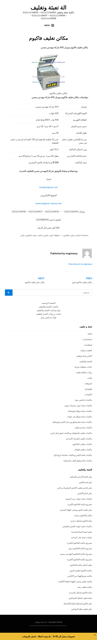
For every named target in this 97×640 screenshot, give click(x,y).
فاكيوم (45, 235)
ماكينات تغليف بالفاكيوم (71, 235)
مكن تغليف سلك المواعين (81, 609)
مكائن (22, 235)
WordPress (63, 626)
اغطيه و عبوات (86, 350)
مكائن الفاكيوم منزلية (83, 515)
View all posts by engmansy (80, 264)
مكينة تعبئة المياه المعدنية (81, 532)
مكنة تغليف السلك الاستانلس (80, 598)
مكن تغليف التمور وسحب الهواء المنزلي (76, 510)
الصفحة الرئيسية (48, 303)
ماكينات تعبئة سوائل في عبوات (79, 416)
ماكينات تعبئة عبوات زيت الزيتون (78, 498)
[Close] (95, 635)
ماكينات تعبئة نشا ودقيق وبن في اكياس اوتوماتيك (72, 422)
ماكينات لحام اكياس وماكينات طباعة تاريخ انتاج (73, 455)
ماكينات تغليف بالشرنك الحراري (79, 438)
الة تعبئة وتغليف (48, 7)
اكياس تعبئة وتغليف (84, 356)
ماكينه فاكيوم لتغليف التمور (81, 570)
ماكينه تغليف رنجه (84, 587)
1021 (90, 334)
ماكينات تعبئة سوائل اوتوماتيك (80, 411)
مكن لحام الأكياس (84, 493)
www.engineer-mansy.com (48, 203)
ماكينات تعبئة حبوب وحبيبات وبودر (78, 405)
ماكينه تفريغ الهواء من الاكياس (79, 576)
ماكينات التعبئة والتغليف (48, 307)
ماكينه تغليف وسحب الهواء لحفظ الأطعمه (75, 581)
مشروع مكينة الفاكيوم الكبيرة (80, 504)
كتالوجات (88, 394)
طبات (89, 378)
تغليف (51, 235)
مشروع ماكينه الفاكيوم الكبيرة (79, 543)
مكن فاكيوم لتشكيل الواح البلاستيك (77, 603)
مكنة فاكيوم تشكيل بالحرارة (80, 592)
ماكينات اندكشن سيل (83, 400)
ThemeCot (46, 626)
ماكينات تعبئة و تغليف (83, 427)
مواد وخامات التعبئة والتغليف (48, 310)
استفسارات (87, 339)
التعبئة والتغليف (85, 361)
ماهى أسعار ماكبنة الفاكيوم (81, 565)
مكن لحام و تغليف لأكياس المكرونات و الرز (74, 488)
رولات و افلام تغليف (84, 372)
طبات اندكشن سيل (48, 317)
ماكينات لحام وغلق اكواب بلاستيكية (77, 460)
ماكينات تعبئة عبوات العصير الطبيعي (77, 526)
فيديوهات (88, 383)
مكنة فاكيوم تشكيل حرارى (81, 521)
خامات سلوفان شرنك (83, 367)
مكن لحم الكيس (85, 482)
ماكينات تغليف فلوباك (83, 449)
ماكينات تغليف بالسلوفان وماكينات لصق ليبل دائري (71, 433)
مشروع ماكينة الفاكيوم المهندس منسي (76, 554)
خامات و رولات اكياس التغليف (48, 314)
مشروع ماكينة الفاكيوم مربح (80, 548)
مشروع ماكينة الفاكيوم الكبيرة (79, 559)
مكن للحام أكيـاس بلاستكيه (81, 476)
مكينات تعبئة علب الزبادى (81, 537)
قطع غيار (88, 389)
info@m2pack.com (48, 187)
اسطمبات (88, 345)
